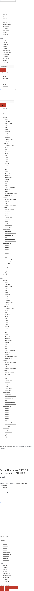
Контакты (5, 34)
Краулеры (7, 121)
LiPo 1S (7, 245)
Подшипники (8, 177)
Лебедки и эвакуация (10, 205)
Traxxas (7, 163)
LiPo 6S (7, 255)
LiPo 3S (7, 249)
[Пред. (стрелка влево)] (2, 590)
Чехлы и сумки (8, 268)
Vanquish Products (9, 145)
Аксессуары (6, 26)
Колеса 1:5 (7, 219)
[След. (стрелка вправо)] (7, 590)
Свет (6, 203)
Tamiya (6, 171)
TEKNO (6, 161)
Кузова (6, 181)
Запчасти (5, 16)
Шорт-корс (7, 125)
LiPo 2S (7, 247)
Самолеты (7, 137)
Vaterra (6, 165)
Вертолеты (7, 141)
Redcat (6, 159)
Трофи (6, 119)
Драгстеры (7, 131)
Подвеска (7, 175)
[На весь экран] (11, 587)
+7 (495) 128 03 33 (4, 536)
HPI (6, 169)
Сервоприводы (9, 235)
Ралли (6, 133)
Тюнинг (5, 18)
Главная (2, 446)
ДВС (6, 183)
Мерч (6, 271)
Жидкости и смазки (10, 187)
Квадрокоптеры (9, 139)
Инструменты (8, 195)
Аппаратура (8, 231)
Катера (6, 135)
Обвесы (7, 201)
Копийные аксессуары (10, 199)
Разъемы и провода (10, 239)
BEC (6, 237)
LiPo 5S (7, 253)
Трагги (6, 127)
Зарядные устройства (10, 241)
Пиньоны (7, 173)
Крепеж (7, 191)
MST (6, 167)
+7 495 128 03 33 (4, 72)
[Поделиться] (7, 587)
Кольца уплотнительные (11, 193)
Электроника (6, 22)
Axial (6, 149)
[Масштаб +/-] (16, 587)
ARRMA (6, 147)
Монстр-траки (8, 123)
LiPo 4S (7, 251)
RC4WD (7, 157)
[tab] (18, 488)
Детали (5, 487)
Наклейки (7, 189)
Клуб (4, 12)
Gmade (6, 153)
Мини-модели (8, 225)
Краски (6, 185)
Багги (6, 213)
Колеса (5, 20)
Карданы (7, 179)
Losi (6, 155)
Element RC (7, 151)
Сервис (5, 32)
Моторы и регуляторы (10, 233)
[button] (17, 38)
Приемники (18, 483)
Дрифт (6, 129)
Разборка (5, 28)
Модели (5, 14)
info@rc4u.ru (3, 540)
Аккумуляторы (7, 24)
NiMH (6, 257)
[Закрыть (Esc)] (2, 587)
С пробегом (6, 30)
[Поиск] (3, 70)
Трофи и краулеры (9, 209)
